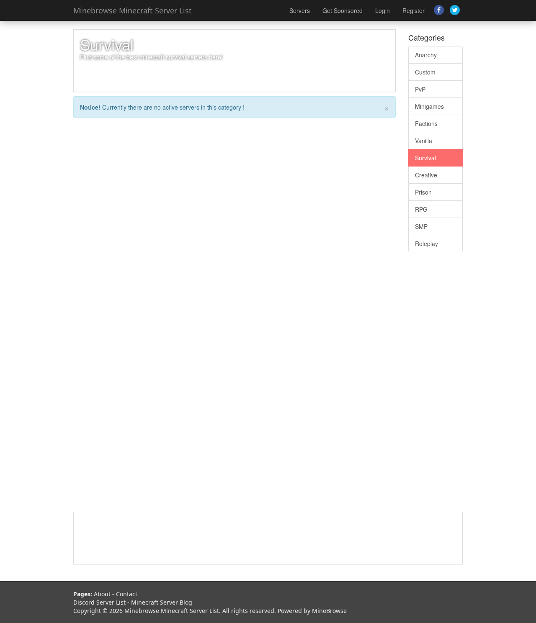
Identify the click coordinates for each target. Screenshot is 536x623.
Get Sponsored (342, 10)
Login (382, 10)
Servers (299, 10)
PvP (420, 89)
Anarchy (426, 55)
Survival (425, 158)
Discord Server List (99, 602)
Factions (426, 123)
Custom (425, 72)
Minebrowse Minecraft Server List (132, 10)
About (102, 594)
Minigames (429, 106)
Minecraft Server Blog (161, 602)
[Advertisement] (435, 386)
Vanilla (423, 140)
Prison (423, 192)
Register (413, 10)
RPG (421, 209)
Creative (426, 175)
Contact (126, 594)
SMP (421, 226)
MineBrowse (329, 611)
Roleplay (426, 243)
